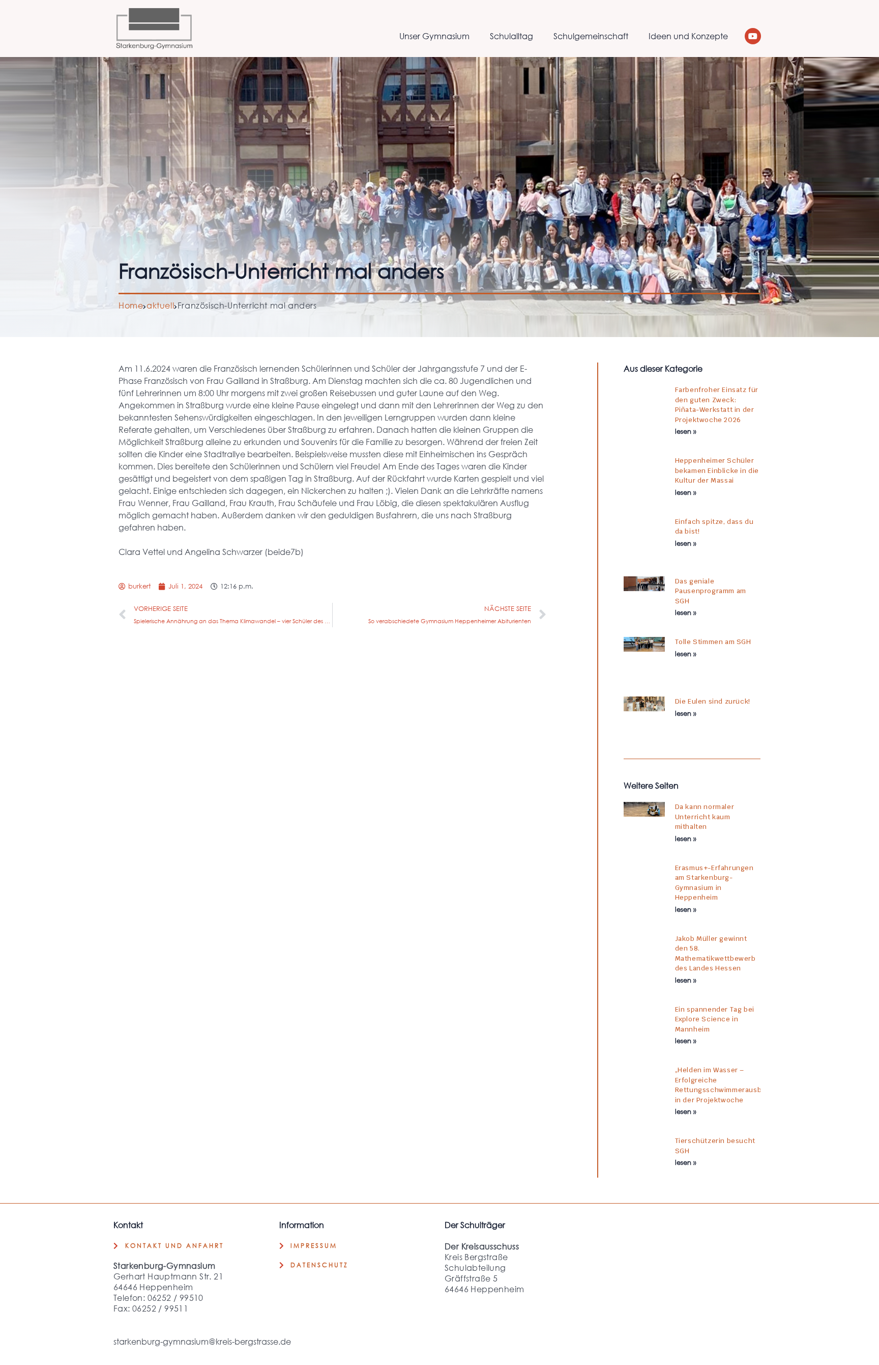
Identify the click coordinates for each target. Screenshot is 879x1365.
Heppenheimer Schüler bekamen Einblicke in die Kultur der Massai (717, 470)
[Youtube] (753, 36)
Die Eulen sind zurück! (712, 701)
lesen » (685, 431)
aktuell (160, 305)
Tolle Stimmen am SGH (713, 641)
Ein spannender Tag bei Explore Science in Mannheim (714, 1019)
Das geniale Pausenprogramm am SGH (710, 591)
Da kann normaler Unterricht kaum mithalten (705, 816)
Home (131, 305)
